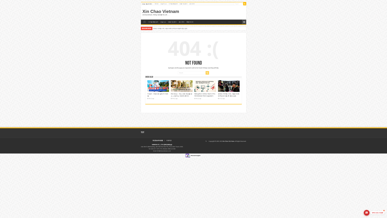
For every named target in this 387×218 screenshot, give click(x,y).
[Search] (244, 3)
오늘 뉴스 (163, 22)
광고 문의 (192, 4)
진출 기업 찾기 (183, 4)
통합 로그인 (190, 22)
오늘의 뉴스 (163, 4)
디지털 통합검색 (173, 4)
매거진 (156, 4)
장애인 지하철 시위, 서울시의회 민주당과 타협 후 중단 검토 (170, 28)
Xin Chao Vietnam (160, 11)
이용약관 (169, 140)
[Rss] (206, 141)
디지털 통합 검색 (153, 22)
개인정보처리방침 (157, 140)
